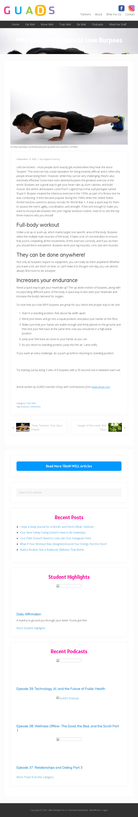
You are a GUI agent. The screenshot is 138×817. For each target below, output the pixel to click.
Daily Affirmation (28, 614)
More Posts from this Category (35, 777)
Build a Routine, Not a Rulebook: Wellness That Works (52, 550)
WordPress (95, 810)
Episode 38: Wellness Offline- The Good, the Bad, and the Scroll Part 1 (67, 728)
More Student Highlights (30, 628)
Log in (105, 810)
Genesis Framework (78, 810)
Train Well (31, 403)
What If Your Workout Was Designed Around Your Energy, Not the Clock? (63, 544)
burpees (25, 406)
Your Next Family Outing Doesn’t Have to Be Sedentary (52, 532)
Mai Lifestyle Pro (57, 810)
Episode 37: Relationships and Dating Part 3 (49, 767)
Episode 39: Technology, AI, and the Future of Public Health (60, 689)
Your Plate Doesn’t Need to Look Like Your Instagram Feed (55, 538)
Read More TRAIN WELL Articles (69, 466)
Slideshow (35, 406)
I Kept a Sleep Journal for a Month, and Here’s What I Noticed (56, 527)
